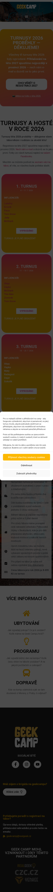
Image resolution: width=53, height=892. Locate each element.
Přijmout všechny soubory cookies (26, 457)
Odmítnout (26, 465)
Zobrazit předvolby (26, 473)
